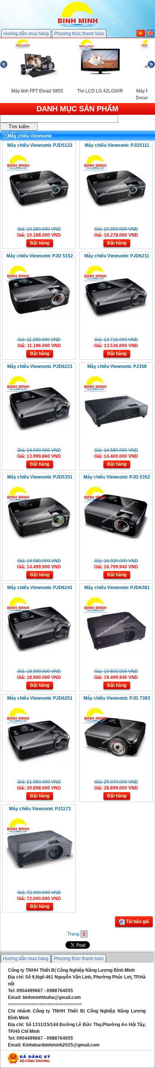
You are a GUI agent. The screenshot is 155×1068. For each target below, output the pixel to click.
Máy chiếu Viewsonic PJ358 (117, 366)
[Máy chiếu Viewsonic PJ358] (116, 429)
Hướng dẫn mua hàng (26, 33)
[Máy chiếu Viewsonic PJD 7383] (116, 760)
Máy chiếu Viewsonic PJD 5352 (117, 477)
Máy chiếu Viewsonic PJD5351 (40, 477)
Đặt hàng (39, 243)
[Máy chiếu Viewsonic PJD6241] (39, 650)
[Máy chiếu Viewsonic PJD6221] (39, 429)
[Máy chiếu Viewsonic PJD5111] (116, 208)
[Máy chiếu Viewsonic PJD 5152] (39, 318)
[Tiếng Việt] (141, 35)
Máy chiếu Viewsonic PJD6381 (117, 587)
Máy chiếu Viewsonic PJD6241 (40, 587)
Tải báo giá (137, 921)
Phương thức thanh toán (79, 33)
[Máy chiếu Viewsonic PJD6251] (39, 760)
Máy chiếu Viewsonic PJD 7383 (117, 698)
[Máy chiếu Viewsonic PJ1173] (39, 871)
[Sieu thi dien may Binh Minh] (77, 26)
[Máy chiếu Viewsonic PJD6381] (116, 650)
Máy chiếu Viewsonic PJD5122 (40, 145)
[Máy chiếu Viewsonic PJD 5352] (116, 539)
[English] (150, 35)
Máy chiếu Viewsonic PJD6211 (116, 256)
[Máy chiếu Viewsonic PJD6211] (116, 318)
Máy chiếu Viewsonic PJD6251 (40, 698)
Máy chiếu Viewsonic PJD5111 (117, 145)
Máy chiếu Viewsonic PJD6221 (40, 366)
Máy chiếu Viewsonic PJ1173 (40, 808)
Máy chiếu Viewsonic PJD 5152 (39, 256)
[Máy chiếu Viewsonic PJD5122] (39, 208)
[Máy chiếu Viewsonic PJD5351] (39, 539)
